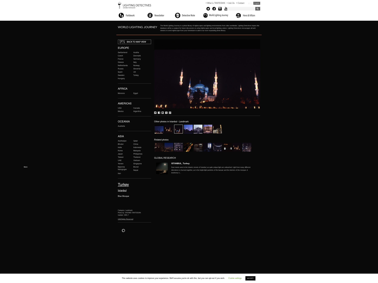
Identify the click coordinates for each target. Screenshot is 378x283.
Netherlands (123, 65)
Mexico (121, 111)
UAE (120, 160)
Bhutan (121, 144)
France (120, 59)
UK (134, 72)
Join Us (231, 3)
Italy (135, 62)
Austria (136, 52)
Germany (137, 59)
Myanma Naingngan (122, 167)
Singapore (137, 163)
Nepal (135, 170)
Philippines (137, 153)
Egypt (135, 93)
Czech (120, 55)
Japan (120, 153)
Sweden (121, 75)
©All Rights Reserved (125, 219)
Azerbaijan (122, 140)
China (135, 144)
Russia (120, 68)
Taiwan (121, 157)
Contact (241, 3)
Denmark (137, 55)
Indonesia (137, 147)
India (120, 147)
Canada (136, 108)
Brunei (136, 166)
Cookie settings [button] (235, 278)
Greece (121, 62)
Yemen (120, 163)
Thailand (136, 157)
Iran (119, 173)
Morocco (121, 93)
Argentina (137, 111)
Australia (121, 126)
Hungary (121, 78)
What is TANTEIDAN (216, 3)
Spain (120, 72)
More (211, 170)
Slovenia (136, 68)
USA (120, 108)
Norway (136, 65)
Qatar (135, 140)
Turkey (136, 75)
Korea (120, 150)
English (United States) (256, 3)
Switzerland (122, 52)
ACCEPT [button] (250, 278)
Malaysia (137, 150)
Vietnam (136, 160)
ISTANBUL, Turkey (180, 163)
